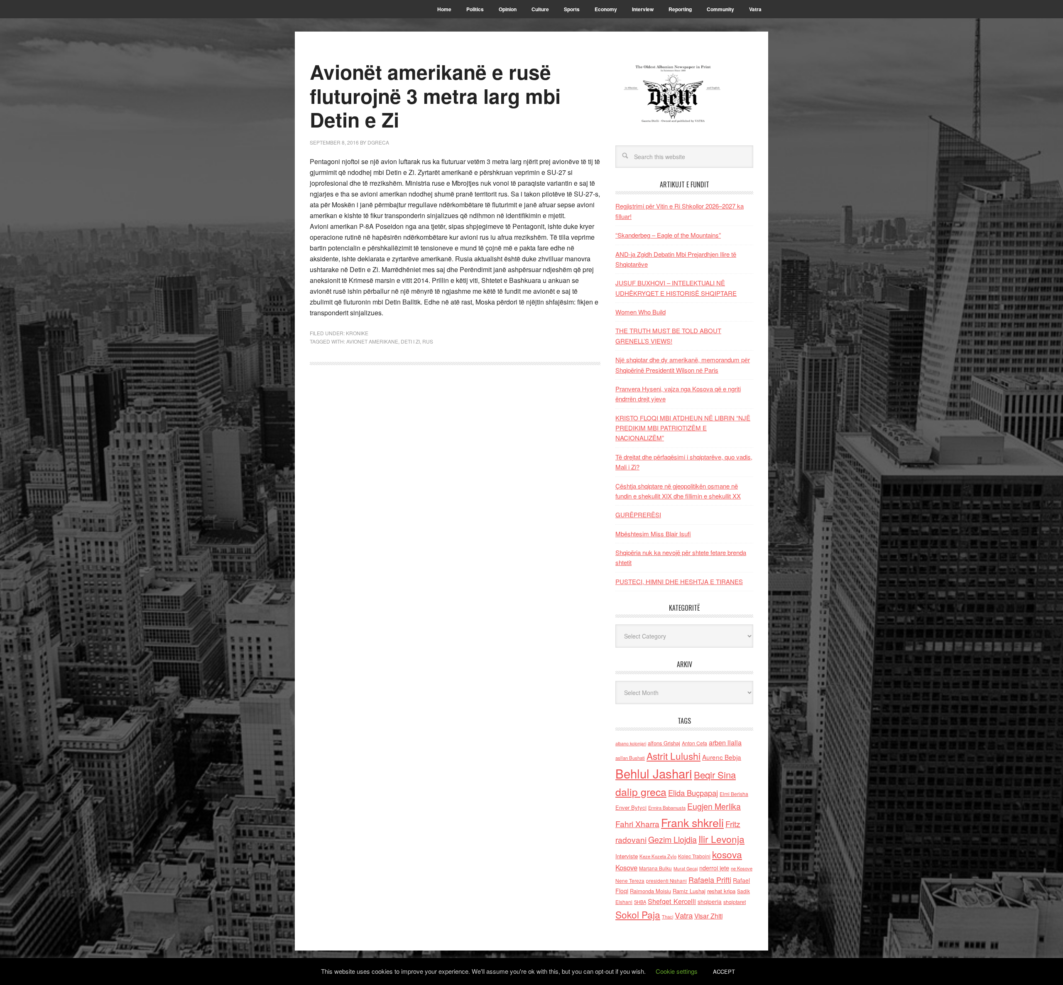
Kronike (357, 333)
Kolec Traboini (694, 856)
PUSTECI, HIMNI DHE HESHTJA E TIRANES (679, 581)
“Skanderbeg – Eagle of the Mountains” (668, 235)
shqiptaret (734, 902)
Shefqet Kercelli (672, 901)
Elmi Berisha (734, 793)
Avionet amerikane (372, 341)
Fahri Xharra (637, 823)
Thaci (667, 916)
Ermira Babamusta (667, 807)
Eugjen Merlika (714, 806)
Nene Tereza (629, 880)
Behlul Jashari (653, 773)
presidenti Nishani (666, 880)
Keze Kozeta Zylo (657, 856)
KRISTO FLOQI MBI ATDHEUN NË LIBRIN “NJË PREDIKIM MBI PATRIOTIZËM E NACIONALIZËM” (682, 427)
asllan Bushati (630, 757)
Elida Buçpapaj (693, 792)
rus (427, 341)
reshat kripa (721, 891)
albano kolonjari (630, 743)
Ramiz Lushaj (689, 891)
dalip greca (640, 791)
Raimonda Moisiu (650, 891)
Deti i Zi (410, 341)
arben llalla (725, 742)
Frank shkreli (692, 822)
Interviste (626, 856)
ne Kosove (741, 868)
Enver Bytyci (631, 807)
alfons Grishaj (664, 743)
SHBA (640, 902)
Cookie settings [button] (677, 971)
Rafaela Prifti (709, 879)
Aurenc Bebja (721, 756)
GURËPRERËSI (638, 514)
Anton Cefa (694, 743)
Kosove (626, 867)
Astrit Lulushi (674, 755)
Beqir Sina (715, 774)
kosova (727, 854)
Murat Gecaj (686, 868)
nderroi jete (714, 868)
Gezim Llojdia (672, 839)
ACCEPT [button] (724, 971)
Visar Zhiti (708, 915)
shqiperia (710, 901)
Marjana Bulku (655, 868)
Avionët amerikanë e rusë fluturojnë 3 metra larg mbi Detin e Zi (435, 95)
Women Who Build (640, 311)
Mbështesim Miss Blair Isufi (653, 533)
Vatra (684, 915)
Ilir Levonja (721, 838)
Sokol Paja (637, 914)
